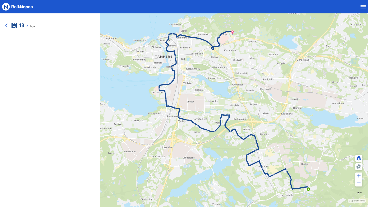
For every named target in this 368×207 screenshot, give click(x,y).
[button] (358, 158)
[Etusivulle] (22, 7)
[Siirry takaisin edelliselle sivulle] (6, 25)
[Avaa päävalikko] (363, 6)
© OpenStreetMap (357, 201)
